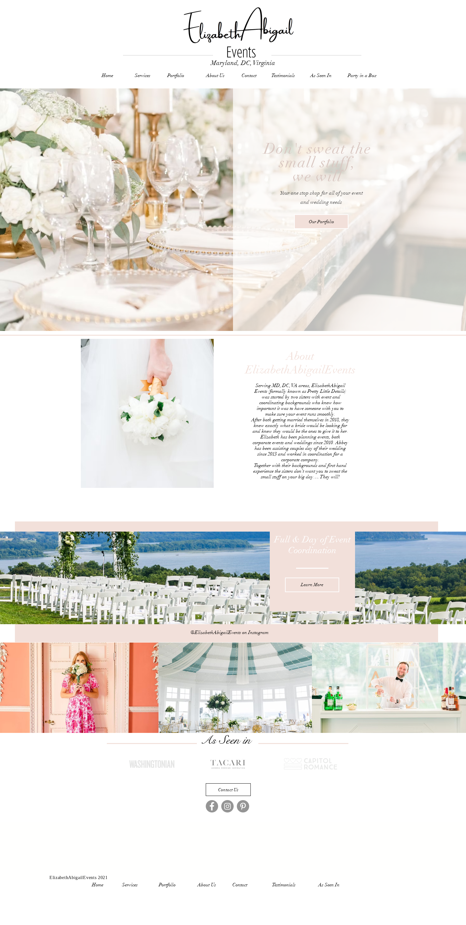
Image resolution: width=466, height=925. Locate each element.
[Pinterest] (243, 806)
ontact (250, 75)
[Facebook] (212, 806)
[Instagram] (227, 806)
